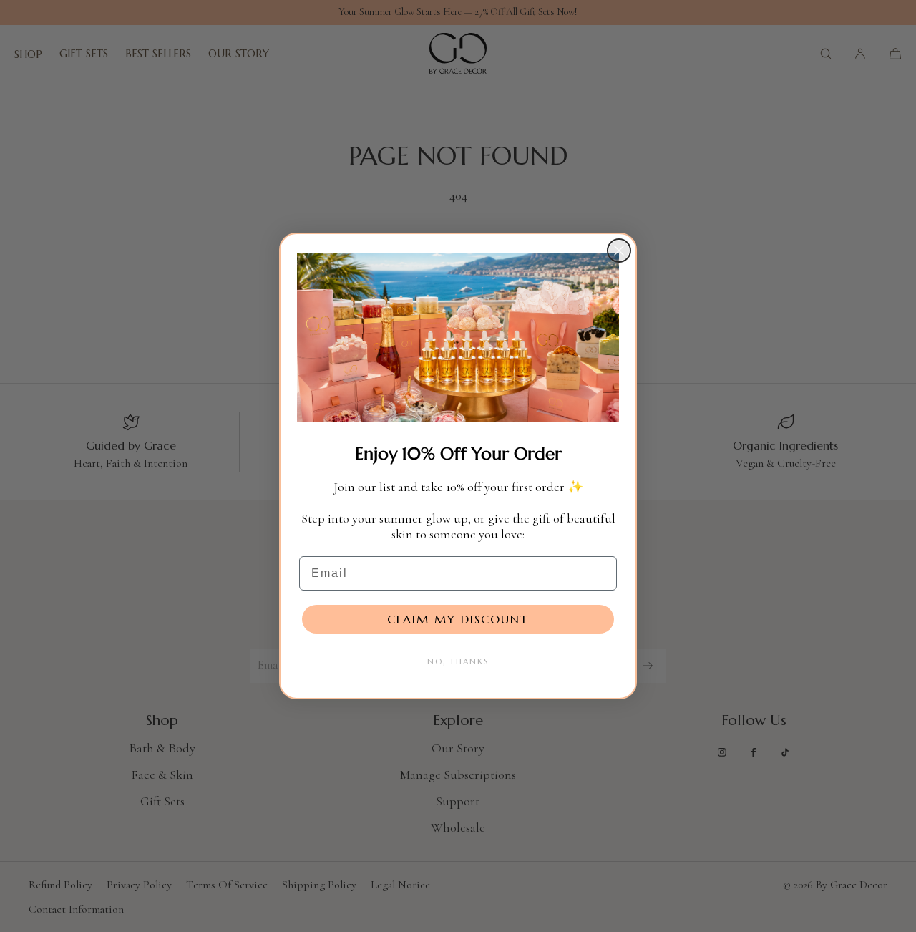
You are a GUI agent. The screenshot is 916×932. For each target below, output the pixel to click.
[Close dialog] (619, 250)
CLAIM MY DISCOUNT (458, 619)
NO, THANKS (458, 661)
